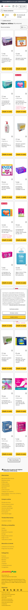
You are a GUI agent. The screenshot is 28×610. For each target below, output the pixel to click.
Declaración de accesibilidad (8, 594)
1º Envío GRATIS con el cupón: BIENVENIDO (14, 1)
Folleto (3, 528)
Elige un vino (5, 537)
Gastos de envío (6, 510)
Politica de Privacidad (6, 596)
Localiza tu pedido (7, 506)
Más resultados (14, 460)
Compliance (4, 603)
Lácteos (4, 561)
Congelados (5, 567)
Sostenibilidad (6, 486)
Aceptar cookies (14, 317)
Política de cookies (6, 592)
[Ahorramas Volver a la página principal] (8, 6)
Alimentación (5, 558)
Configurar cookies (14, 308)
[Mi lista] (12, 51)
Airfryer (4, 534)
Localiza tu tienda (6, 521)
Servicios (4, 488)
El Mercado (5, 482)
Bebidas (4, 559)
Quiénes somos (6, 480)
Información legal (6, 513)
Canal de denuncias (6, 605)
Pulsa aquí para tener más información (17, 304)
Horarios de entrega (7, 508)
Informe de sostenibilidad (7, 600)
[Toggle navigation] (2, 6)
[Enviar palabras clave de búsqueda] (2, 10)
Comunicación (6, 489)
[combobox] (14, 10)
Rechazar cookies (14, 312)
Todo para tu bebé (7, 539)
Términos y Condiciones (7, 599)
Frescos (4, 556)
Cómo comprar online (8, 504)
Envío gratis (5, 512)
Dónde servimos (6, 502)
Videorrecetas (5, 484)
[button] (17, 6)
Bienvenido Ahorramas (8, 478)
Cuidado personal (6, 20)
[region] (14, 305)
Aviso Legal (4, 597)
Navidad (4, 530)
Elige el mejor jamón (7, 536)
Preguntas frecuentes (7, 548)
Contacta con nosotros (8, 546)
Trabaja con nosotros (7, 491)
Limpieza (4, 563)
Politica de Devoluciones (7, 602)
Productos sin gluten (7, 532)
